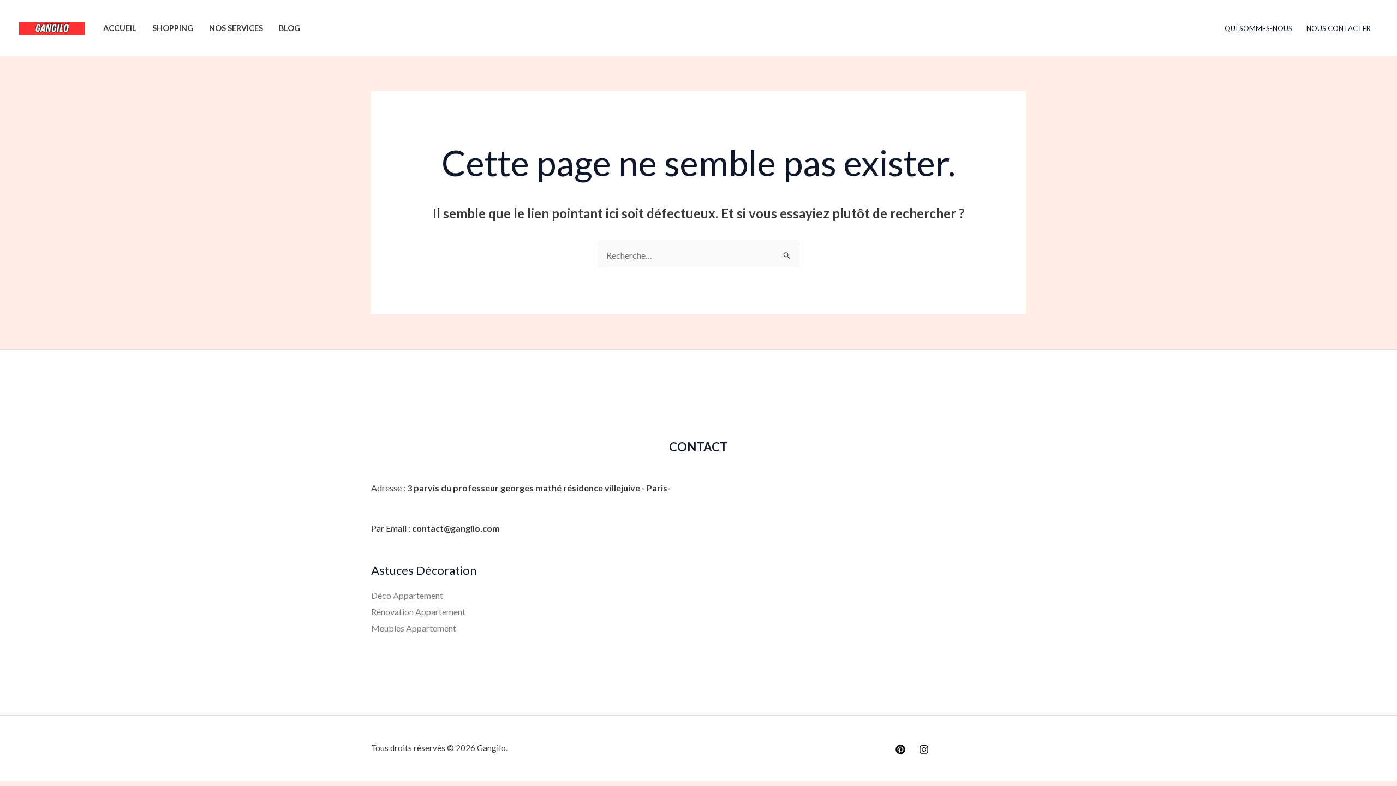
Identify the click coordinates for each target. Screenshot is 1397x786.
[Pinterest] (900, 749)
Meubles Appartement (413, 628)
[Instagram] (924, 749)
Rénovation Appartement (418, 611)
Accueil (119, 28)
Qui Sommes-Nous (1258, 28)
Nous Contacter (1338, 28)
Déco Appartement (407, 595)
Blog (289, 28)
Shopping (172, 28)
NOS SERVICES (236, 28)
